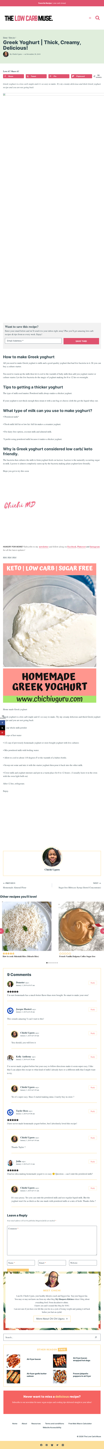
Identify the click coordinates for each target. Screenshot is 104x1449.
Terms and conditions (54, 1423)
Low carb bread (59, 3)
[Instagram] (63, 1445)
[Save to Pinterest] (2, 732)
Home (14, 1423)
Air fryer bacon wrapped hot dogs (81, 1359)
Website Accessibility (52, 1427)
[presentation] (26, 926)
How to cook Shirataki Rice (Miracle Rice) (21, 956)
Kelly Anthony (23, 1056)
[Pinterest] (47, 1445)
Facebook (71, 546)
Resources (36, 1423)
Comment (13, 1228)
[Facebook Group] (52, 1445)
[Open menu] (90, 18)
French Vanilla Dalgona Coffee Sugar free (77, 956)
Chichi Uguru (17, 54)
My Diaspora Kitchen (64, 1299)
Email (42, 1262)
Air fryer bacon (34, 1359)
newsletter (44, 546)
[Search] (96, 1337)
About (24, 1423)
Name (11, 1262)
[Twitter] (57, 1445)
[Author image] (6, 54)
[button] (4, 953)
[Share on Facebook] (2, 722)
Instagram (95, 546)
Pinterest (81, 546)
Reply (93, 983)
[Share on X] (2, 727)
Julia (18, 1161)
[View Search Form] (97, 18)
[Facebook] (41, 1445)
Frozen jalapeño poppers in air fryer (82, 1374)
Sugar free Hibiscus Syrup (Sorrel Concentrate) (80, 885)
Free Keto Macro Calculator (80, 1423)
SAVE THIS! (81, 341)
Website (73, 1262)
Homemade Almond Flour (14, 885)
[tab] (47, 962)
